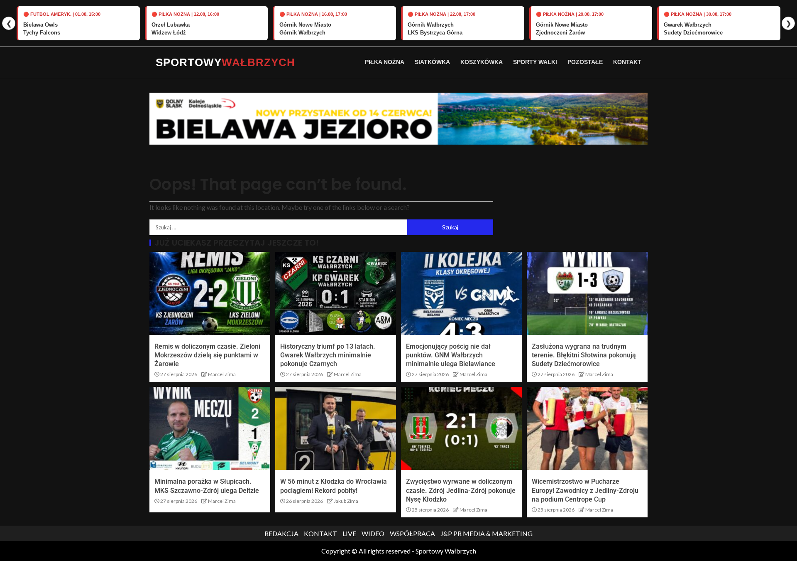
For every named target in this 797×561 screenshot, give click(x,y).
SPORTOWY (225, 62)
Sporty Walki (535, 62)
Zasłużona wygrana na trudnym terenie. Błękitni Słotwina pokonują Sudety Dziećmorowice (584, 355)
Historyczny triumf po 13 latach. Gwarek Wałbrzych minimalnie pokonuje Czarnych (327, 355)
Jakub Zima (346, 501)
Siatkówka (432, 62)
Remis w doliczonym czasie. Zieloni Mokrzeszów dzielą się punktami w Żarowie (207, 355)
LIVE (349, 533)
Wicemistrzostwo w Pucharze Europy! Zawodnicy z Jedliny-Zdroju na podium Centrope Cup (585, 490)
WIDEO (373, 533)
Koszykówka (481, 62)
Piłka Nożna (384, 62)
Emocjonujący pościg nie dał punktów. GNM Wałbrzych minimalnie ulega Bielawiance (450, 355)
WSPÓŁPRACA (412, 533)
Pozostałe (585, 62)
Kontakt (627, 62)
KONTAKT (320, 533)
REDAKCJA (281, 533)
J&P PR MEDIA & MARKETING (486, 533)
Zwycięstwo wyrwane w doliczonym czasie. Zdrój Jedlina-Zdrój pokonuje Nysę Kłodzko (461, 490)
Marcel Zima (222, 374)
